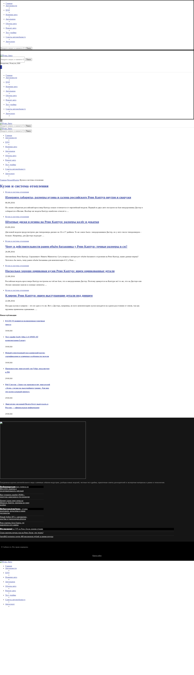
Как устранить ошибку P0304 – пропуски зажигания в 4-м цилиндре (15, 496)
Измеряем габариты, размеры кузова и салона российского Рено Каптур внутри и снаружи (68, 197)
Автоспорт (10, 41)
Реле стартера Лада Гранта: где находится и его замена (12, 524)
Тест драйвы (11, 32)
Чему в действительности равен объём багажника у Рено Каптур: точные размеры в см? (66, 246)
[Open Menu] (1, 67)
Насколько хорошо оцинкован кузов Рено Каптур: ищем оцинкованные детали (60, 271)
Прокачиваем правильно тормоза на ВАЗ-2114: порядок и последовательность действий (14, 489)
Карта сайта (97, 556)
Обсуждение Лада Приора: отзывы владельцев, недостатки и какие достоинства (14, 511)
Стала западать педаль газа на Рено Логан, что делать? (21, 533)
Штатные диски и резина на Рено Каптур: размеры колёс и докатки (52, 222)
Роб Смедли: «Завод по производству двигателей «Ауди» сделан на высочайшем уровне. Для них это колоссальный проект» (27, 388)
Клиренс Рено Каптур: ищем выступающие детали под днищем (49, 295)
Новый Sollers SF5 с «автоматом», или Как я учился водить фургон (13, 518)
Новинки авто (12, 15)
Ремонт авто (11, 28)
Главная (9, 3)
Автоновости (11, 6)
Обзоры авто (11, 24)
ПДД (8, 10)
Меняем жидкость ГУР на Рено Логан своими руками (21, 529)
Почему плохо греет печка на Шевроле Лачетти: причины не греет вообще (14, 503)
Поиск (28, 48)
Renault (10, 180)
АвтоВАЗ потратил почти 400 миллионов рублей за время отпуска (26, 537)
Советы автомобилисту (16, 37)
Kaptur (16, 180)
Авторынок (10, 19)
